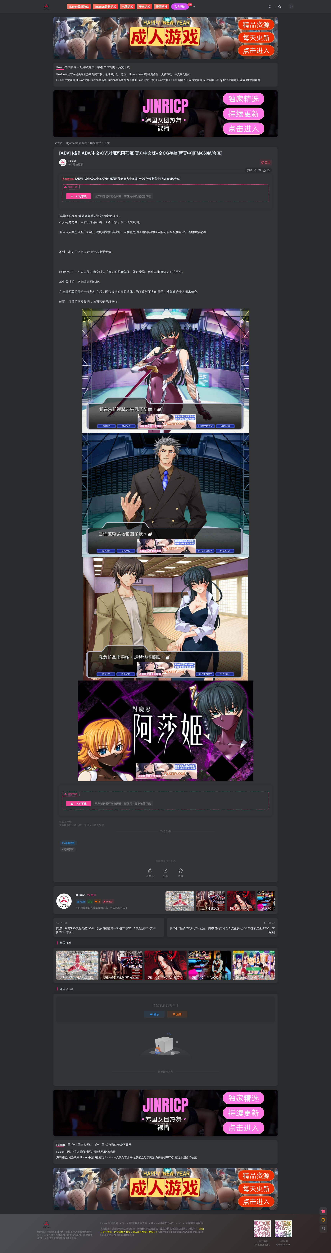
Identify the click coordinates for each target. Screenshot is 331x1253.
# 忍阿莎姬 (67, 849)
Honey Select (137, 74)
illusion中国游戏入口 (162, 1223)
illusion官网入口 (178, 80)
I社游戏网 (97, 1151)
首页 (60, 143)
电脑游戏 (95, 143)
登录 (156, 1014)
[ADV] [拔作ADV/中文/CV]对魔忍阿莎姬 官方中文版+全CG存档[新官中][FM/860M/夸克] (140, 153)
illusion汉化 (162, 80)
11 (98, 901)
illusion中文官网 (65, 80)
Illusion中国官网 (65, 74)
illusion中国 (63, 1151)
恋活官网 (208, 80)
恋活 (123, 74)
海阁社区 (85, 1151)
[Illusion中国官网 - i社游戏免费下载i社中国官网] (46, 1224)
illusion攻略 (83, 80)
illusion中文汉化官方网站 (120, 1157)
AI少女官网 (195, 80)
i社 (123, 1223)
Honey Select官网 (225, 80)
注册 (179, 1014)
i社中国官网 (253, 80)
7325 (82, 901)
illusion (72, 160)
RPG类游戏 (173, 1157)
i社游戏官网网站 (194, 1223)
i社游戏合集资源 (138, 1223)
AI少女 (114, 74)
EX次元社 (110, 1151)
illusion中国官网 (109, 1223)
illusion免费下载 (144, 80)
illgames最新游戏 (76, 143)
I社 (179, 1223)
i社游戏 (241, 80)
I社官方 (75, 1151)
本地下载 (81, 196)
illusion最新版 (98, 80)
